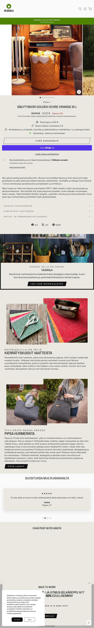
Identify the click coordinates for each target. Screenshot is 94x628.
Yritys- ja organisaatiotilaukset (25, 217)
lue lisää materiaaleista (47, 284)
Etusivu (46, 102)
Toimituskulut (42, 116)
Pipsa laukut (16, 466)
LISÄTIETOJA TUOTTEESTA (19, 211)
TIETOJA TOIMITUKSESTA (18, 206)
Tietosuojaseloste (14, 613)
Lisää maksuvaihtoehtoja (47, 154)
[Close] (43, 591)
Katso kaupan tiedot (17, 167)
